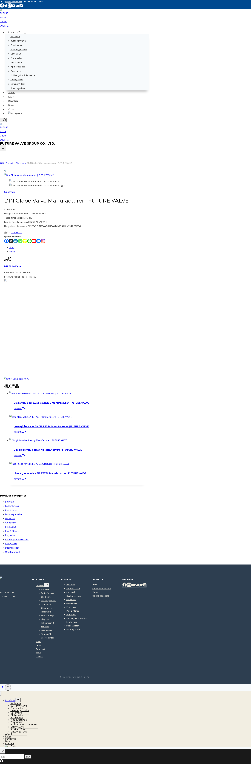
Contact (12, 109)
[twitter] (6, 6)
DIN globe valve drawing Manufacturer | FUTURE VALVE (48, 449)
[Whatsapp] (20, 241)
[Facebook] (6, 241)
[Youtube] (34, 241)
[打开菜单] (3, 148)
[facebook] (2, 6)
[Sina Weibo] (24, 241)
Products (40, 585)
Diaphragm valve (18, 49)
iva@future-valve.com (13, 2)
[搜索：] (12, 756)
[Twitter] (141, 586)
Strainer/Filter (17, 83)
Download (13, 100)
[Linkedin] (21, 6)
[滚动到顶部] (2, 687)
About (11, 92)
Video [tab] (12, 251)
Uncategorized (17, 88)
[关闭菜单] (0, 693)
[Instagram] (43, 241)
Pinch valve (16, 62)
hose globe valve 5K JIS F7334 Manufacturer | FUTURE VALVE (51, 426)
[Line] (29, 241)
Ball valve (15, 36)
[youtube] (13, 6)
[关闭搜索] (2, 751)
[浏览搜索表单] (3, 120)
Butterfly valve (18, 40)
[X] (11, 241)
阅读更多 (18, 408)
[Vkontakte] (38, 241)
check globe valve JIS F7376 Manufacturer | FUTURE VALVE (50, 473)
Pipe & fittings (17, 66)
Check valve (16, 45)
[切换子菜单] (46, 585)
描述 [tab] (11, 247)
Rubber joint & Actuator (22, 75)
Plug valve (15, 71)
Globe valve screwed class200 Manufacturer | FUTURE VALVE (51, 402)
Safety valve (16, 79)
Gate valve (15, 53)
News (11, 105)
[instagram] (10, 6)
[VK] (17, 6)
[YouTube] (133, 586)
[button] (5, 171)
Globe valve (16, 58)
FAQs (11, 96)
